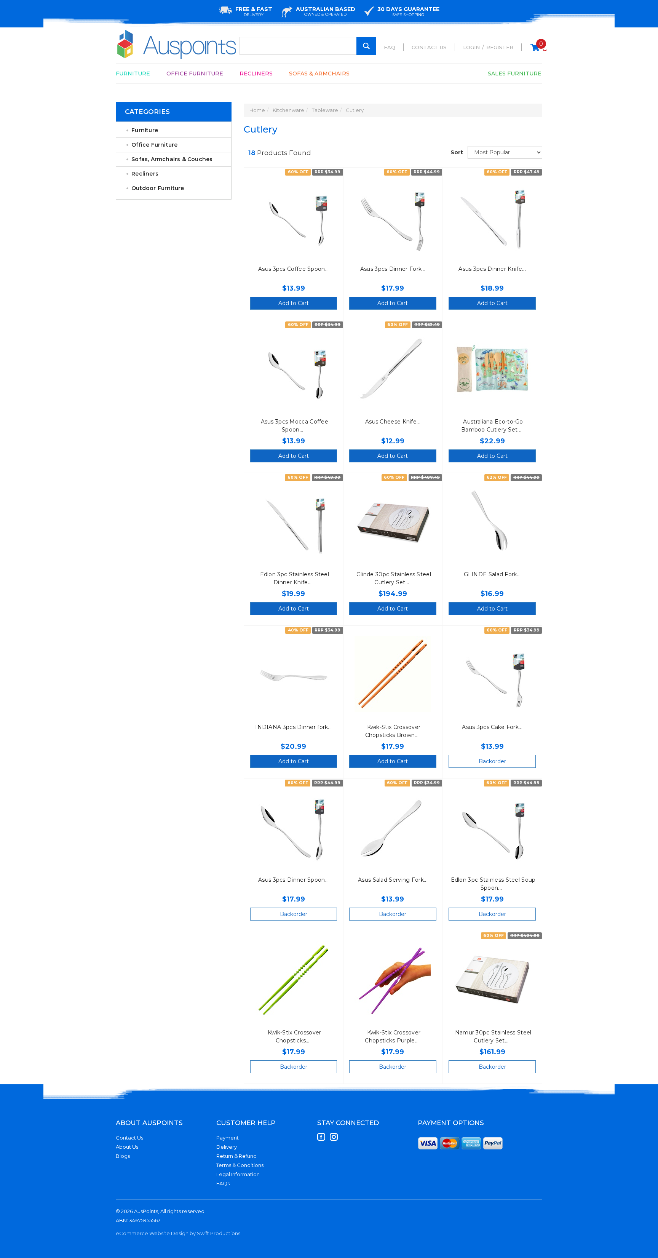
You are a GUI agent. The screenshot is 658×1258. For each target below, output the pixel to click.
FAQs (223, 1183)
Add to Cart (293, 303)
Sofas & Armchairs (319, 73)
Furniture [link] (144, 130)
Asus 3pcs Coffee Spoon (291, 268)
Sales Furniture (514, 73)
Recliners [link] (144, 173)
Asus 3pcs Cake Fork (490, 727)
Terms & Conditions (240, 1165)
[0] (534, 51)
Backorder (492, 761)
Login (471, 47)
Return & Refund (236, 1156)
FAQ (389, 47)
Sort (456, 152)
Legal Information (238, 1174)
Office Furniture (194, 73)
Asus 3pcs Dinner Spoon (291, 879)
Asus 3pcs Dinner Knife (490, 268)
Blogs (123, 1156)
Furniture (133, 73)
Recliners (256, 73)
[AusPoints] (177, 44)
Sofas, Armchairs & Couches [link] (171, 159)
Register (499, 47)
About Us (127, 1147)
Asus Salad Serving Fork (391, 879)
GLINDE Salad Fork (490, 574)
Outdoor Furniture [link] (157, 188)
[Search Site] (366, 46)
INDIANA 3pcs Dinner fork (291, 727)
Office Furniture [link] (154, 144)
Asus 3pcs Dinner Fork (391, 268)
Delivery (226, 1147)
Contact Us (429, 47)
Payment (227, 1138)
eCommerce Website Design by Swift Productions (178, 1233)
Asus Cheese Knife (391, 421)
